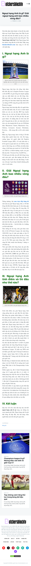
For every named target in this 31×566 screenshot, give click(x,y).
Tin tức (25, 541)
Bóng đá (4, 425)
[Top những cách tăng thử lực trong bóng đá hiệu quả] (15, 482)
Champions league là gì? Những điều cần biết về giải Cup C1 (14, 460)
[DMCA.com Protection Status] (15, 556)
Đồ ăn (18, 538)
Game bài (24, 538)
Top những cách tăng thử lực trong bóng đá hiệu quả (14, 497)
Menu (29, 3)
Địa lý (12, 538)
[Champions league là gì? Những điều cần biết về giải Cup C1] (15, 443)
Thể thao (18, 541)
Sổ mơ (12, 541)
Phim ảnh (6, 541)
